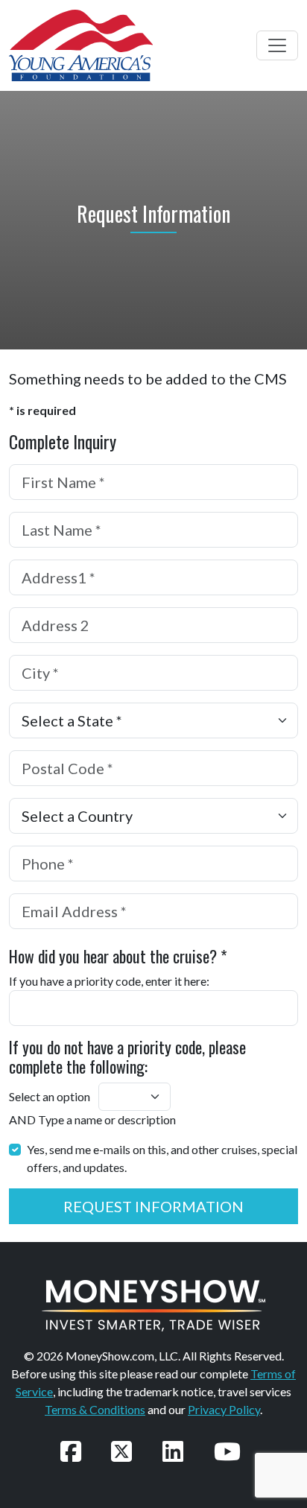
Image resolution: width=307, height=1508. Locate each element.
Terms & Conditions (95, 1409)
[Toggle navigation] (277, 45)
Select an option (49, 1096)
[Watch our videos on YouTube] (227, 1451)
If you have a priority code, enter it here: (109, 981)
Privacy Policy (224, 1409)
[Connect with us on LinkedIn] (172, 1451)
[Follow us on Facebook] (70, 1451)
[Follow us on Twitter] (121, 1451)
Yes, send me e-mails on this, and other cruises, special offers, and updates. (162, 1158)
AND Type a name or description (92, 1119)
